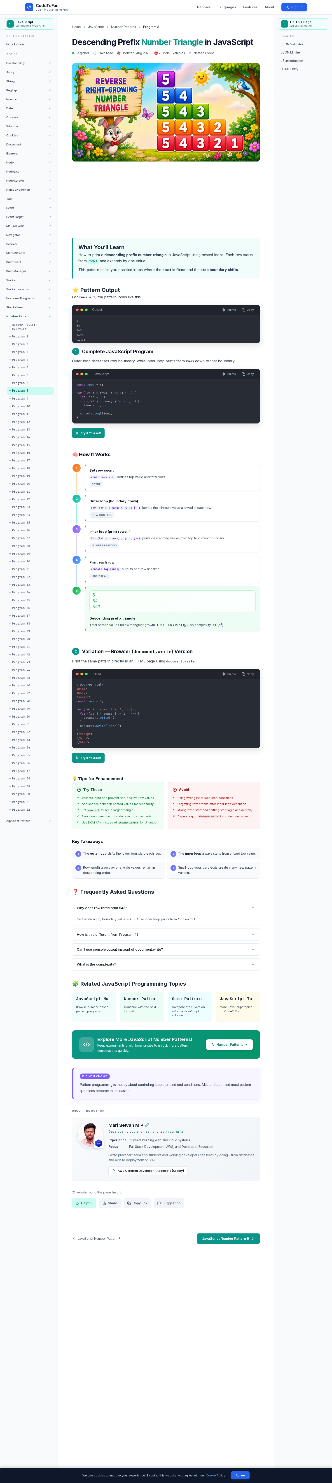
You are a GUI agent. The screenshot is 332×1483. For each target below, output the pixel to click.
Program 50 (21, 716)
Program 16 (21, 453)
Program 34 (21, 592)
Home (76, 27)
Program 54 (21, 747)
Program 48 (21, 701)
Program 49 (21, 709)
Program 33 (21, 585)
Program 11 (21, 414)
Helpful (87, 1203)
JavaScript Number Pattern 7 (98, 1238)
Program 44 (21, 670)
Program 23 (21, 507)
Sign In (296, 7)
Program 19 (21, 476)
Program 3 (20, 352)
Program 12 (21, 422)
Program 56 (21, 763)
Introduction (15, 44)
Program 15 (21, 445)
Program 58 (21, 779)
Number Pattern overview (24, 327)
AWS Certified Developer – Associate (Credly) (151, 1170)
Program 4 (20, 360)
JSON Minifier (291, 52)
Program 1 (20, 336)
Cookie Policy (215, 1475)
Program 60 (21, 794)
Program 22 (21, 499)
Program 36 (21, 608)
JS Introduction (292, 61)
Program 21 (21, 492)
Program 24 (21, 515)
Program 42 (21, 654)
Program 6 (20, 375)
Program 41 (21, 647)
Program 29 (21, 554)
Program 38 (21, 623)
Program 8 (20, 391)
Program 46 (21, 685)
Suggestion (172, 1203)
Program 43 (21, 662)
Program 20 (21, 484)
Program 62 (21, 810)
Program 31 (21, 569)
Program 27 (21, 538)
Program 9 (20, 398)
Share (112, 1203)
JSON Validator (292, 44)
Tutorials (203, 7)
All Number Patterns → (229, 1044)
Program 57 (21, 771)
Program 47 (21, 693)
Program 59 (21, 786)
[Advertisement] (166, 198)
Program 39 (21, 631)
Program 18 (21, 468)
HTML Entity (289, 69)
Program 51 (21, 724)
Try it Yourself (91, 433)
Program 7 (20, 383)
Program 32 (21, 577)
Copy (250, 309)
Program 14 (21, 437)
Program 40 (21, 639)
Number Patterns (123, 27)
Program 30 (21, 561)
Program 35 (21, 600)
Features (250, 7)
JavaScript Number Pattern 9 (225, 1238)
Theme (231, 309)
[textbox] (166, 403)
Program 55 (21, 755)
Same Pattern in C (190, 999)
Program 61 (21, 802)
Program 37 (21, 616)
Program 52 (21, 732)
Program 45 (21, 678)
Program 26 (21, 530)
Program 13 (21, 429)
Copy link (140, 1203)
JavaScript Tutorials (238, 999)
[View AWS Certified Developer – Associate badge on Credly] (99, 1143)
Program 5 (20, 367)
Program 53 (21, 740)
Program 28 (21, 546)
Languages (227, 7)
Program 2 (20, 344)
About (269, 7)
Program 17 (21, 460)
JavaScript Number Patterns (94, 999)
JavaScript (96, 27)
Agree (240, 1475)
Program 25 (21, 522)
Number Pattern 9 (142, 999)
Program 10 (21, 406)
